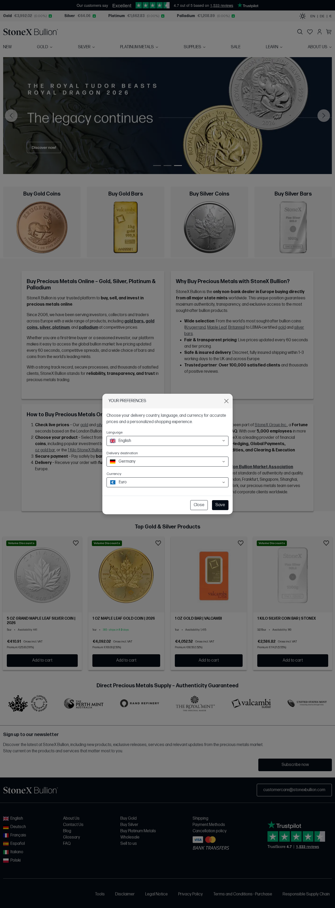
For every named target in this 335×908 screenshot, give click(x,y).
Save (220, 504)
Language (114, 432)
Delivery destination (122, 453)
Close (199, 504)
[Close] (226, 401)
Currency (114, 474)
